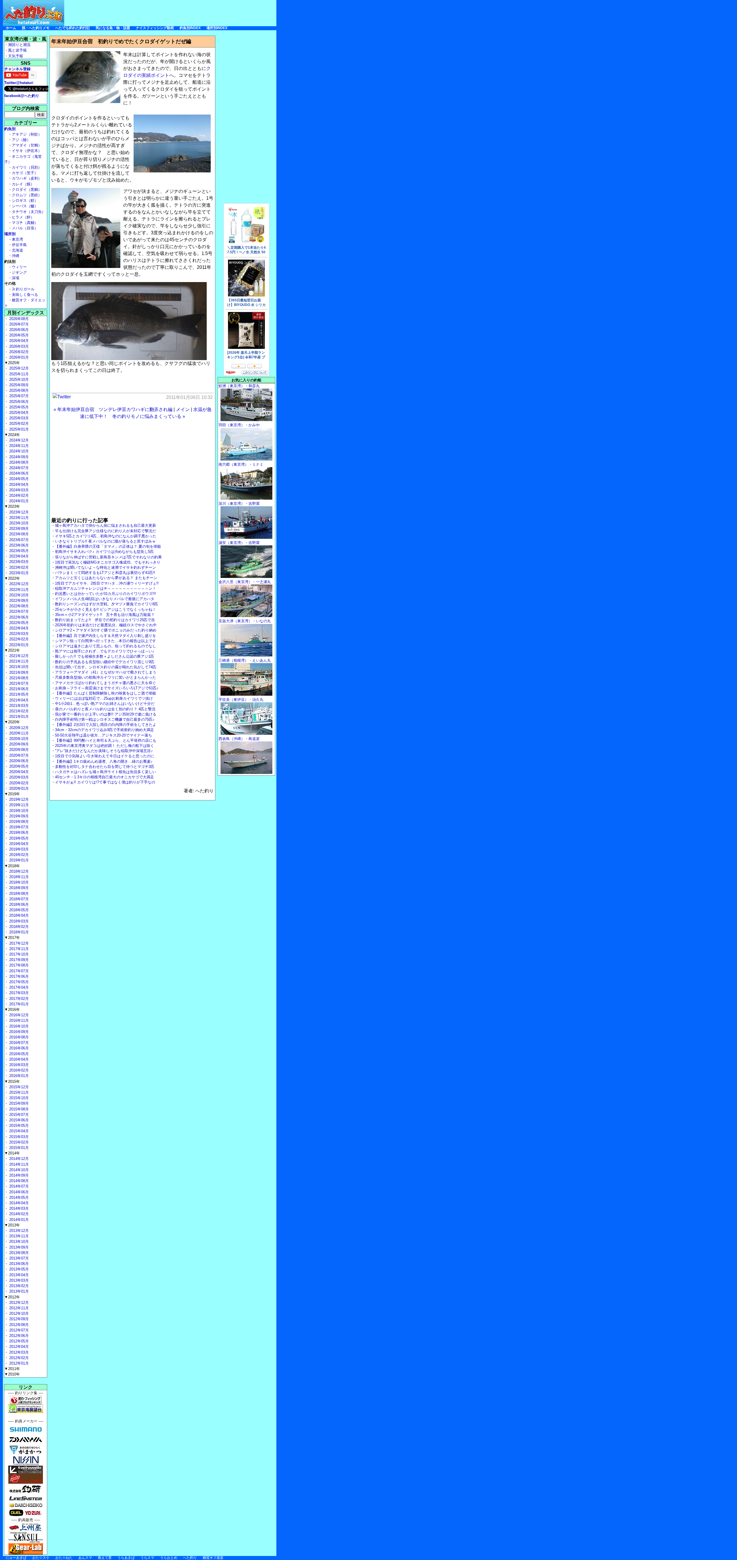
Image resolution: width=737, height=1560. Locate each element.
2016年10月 (18, 1026)
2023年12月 (18, 512)
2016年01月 (18, 1076)
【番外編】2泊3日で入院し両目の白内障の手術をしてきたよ (105, 724)
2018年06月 (18, 904)
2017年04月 (18, 987)
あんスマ (85, 1557)
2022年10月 (18, 595)
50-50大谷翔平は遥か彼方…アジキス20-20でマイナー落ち (103, 735)
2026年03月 (18, 346)
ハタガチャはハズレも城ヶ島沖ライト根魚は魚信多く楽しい (105, 772)
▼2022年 (12, 578)
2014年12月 (18, 1158)
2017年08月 (18, 965)
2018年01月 (18, 932)
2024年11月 (18, 446)
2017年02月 (18, 998)
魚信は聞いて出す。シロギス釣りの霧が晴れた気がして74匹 (105, 667)
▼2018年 (12, 866)
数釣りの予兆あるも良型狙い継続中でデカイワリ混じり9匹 (104, 662)
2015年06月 (18, 1120)
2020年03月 (18, 777)
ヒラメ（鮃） (23, 217)
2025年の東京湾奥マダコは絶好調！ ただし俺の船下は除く (104, 745)
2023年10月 (18, 523)
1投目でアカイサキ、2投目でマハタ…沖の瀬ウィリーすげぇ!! (107, 583)
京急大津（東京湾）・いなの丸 (245, 621)
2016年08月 (18, 1037)
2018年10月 (18, 882)
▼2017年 (12, 937)
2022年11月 (18, 589)
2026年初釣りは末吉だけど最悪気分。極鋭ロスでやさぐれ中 (106, 625)
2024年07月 (18, 468)
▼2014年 (12, 1153)
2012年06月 (18, 1335)
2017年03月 (18, 993)
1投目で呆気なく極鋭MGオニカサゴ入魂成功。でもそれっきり (107, 562)
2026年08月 (18, 319)
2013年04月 (18, 1275)
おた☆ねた (64, 1557)
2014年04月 (18, 1203)
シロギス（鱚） (25, 200)
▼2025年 (12, 363)
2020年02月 (18, 783)
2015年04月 (18, 1131)
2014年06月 (18, 1192)
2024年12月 (18, 440)
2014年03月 (18, 1208)
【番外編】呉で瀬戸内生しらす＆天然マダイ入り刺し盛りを (105, 635)
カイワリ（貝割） (27, 167)
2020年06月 (18, 761)
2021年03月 (18, 705)
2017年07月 (18, 971)
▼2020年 (12, 722)
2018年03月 (18, 921)
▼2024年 (12, 435)
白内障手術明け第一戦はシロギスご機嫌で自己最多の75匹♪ (105, 719)
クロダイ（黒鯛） (27, 189)
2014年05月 (18, 1197)
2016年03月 (18, 1065)
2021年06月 (18, 689)
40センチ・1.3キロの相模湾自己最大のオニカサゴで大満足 (104, 777)
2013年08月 (18, 1253)
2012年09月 (18, 1319)
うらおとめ (168, 1557)
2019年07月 (18, 827)
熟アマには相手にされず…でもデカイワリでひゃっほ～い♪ (104, 651)
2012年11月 (18, 1308)
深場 (15, 278)
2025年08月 (18, 390)
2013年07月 (18, 1258)
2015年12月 (18, 1087)
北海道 (17, 250)
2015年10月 (18, 1098)
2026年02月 (18, 352)
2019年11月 (18, 805)
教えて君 (105, 1557)
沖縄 (15, 256)
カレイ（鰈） (23, 184)
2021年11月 (18, 661)
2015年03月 (18, 1137)
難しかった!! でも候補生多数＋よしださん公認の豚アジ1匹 (104, 656)
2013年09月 (18, 1247)
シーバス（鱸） (25, 206)
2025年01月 (18, 429)
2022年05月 (18, 623)
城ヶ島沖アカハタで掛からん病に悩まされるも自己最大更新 (105, 525)
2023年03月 (18, 562)
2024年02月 (18, 495)
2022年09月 (18, 600)
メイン (183, 409)
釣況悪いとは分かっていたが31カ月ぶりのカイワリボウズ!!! (105, 593)
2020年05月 (18, 766)
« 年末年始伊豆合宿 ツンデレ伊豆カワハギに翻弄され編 (113, 409)
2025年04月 (18, 412)
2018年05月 (18, 910)
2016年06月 (18, 1048)
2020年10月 (18, 739)
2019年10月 (18, 810)
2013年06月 (18, 1264)
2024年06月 (18, 473)
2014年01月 (18, 1219)
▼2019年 (12, 794)
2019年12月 (18, 799)
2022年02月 (18, 639)
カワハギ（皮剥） (27, 178)
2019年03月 (18, 849)
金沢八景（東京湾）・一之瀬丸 (245, 582)
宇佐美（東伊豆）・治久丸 (241, 699)
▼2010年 (12, 1374)
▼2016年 (12, 1009)
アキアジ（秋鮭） (27, 134)
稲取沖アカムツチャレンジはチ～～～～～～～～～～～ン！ (105, 588)
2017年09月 (18, 960)
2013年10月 (18, 1241)
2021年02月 (18, 711)
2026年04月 (18, 340)
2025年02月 (18, 423)
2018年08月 (18, 893)
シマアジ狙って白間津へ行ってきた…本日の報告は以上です (105, 641)
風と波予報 (17, 50)
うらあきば (126, 1557)
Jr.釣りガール (23, 289)
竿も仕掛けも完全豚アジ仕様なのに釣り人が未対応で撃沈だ (105, 531)
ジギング (19, 272)
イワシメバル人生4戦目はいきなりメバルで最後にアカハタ (104, 599)
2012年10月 (18, 1313)
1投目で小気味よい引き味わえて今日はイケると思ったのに (104, 756)
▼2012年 (12, 1297)
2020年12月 (18, 728)
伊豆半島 (19, 245)
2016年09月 (18, 1032)
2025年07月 (18, 396)
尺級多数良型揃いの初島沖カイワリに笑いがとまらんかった (105, 677)
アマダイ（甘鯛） (27, 145)
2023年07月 (18, 540)
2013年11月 (18, 1236)
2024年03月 (18, 490)
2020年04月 (18, 772)
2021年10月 (18, 667)
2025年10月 (18, 379)
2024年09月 (18, 457)
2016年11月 (18, 1020)
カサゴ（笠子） (25, 173)
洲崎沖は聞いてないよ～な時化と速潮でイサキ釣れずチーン (105, 567)
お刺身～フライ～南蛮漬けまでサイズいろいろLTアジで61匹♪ (107, 688)
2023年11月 (18, 517)
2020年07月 (18, 755)
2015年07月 (18, 1114)
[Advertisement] (171, 13)
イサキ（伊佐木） (27, 151)
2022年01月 (18, 645)
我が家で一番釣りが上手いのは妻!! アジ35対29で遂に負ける (105, 714)
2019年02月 (18, 855)
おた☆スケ (41, 1557)
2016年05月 (18, 1054)
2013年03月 (18, 1280)
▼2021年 (12, 650)
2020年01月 (18, 788)
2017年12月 (18, 943)
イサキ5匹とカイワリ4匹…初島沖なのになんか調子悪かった (105, 536)
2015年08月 (18, 1109)
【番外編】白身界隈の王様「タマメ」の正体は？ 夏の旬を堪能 (108, 546)
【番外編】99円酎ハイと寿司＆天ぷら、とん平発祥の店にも (105, 740)
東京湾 (17, 239)
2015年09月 (18, 1103)
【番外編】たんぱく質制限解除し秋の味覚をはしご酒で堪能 (105, 693)
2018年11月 (18, 877)
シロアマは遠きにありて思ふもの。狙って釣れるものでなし (105, 646)
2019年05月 (18, 838)
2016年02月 (18, 1070)
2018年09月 (18, 888)
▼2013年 (12, 1225)
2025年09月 (18, 385)
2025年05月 (18, 407)
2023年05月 (18, 551)
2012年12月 (18, 1302)
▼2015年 (12, 1081)
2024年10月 (18, 451)
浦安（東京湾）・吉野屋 (239, 543)
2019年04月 (18, 844)
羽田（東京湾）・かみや (239, 425)
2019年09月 (18, 816)
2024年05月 (18, 479)
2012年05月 (18, 1341)
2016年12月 (18, 1015)
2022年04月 (18, 628)
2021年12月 (18, 656)
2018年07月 (18, 899)
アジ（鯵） (21, 140)
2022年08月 (18, 606)
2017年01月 (18, 1004)
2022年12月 (18, 584)
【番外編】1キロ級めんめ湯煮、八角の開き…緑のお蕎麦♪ (104, 761)
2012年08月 (18, 1325)
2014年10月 (18, 1170)
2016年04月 (18, 1059)
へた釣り (190, 1557)
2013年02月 (18, 1286)
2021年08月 (18, 678)
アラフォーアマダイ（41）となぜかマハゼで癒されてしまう (105, 672)
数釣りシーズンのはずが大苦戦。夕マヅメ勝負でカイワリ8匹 (106, 604)
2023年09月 (18, 528)
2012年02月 (18, 1358)
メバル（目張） (25, 228)
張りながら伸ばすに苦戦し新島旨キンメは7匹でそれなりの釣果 (108, 557)
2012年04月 (18, 1346)
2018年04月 (18, 915)
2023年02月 (18, 567)
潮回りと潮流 (19, 45)
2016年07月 (18, 1042)
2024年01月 (18, 501)
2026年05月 (18, 335)
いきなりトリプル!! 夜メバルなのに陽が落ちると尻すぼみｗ (105, 541)
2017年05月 (18, 982)
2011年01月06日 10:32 (189, 397)
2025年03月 (18, 418)
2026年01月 (18, 357)
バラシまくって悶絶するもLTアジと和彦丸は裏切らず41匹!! (105, 572)
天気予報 (15, 56)
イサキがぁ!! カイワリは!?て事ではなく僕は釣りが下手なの (105, 782)
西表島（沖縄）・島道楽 (239, 739)
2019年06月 (18, 832)
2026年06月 (18, 330)
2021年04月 (18, 700)
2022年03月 (18, 633)
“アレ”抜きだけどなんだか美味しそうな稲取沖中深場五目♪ (104, 751)
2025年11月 (18, 374)
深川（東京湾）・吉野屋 (239, 503)
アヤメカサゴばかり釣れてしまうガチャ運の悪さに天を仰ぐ (105, 683)
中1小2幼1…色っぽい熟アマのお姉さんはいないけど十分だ (105, 703)
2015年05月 (18, 1125)
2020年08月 (18, 749)
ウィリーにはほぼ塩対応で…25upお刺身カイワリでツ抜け (104, 698)
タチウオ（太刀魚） (28, 212)
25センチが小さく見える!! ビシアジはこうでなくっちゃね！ (105, 609)
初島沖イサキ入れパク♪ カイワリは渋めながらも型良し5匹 (104, 551)
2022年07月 (18, 611)
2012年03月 (18, 1352)
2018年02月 (18, 926)
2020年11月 (18, 733)
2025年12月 (18, 368)
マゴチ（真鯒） (25, 222)
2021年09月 (18, 672)
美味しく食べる (25, 294)
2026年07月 (18, 324)
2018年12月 (18, 871)
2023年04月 (18, 556)
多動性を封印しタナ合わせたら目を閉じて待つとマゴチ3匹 (104, 766)
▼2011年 (12, 1369)
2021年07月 (18, 683)
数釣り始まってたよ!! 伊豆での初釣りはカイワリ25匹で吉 (105, 620)
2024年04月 (18, 484)
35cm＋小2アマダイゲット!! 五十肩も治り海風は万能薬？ (105, 614)
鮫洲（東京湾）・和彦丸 (239, 386)
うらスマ (147, 1557)
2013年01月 (18, 1291)
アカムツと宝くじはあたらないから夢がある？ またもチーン (106, 578)
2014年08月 (18, 1181)
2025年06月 (18, 401)
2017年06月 (18, 976)
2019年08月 (18, 821)
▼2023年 (12, 506)
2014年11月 (18, 1164)
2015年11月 (18, 1092)
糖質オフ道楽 (213, 1557)
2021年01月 (18, 716)
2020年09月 (18, 744)
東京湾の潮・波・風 (25, 39)
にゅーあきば (16, 1557)
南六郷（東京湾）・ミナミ (241, 464)
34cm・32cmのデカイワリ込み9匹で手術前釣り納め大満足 (104, 730)
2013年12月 (18, 1230)
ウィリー (19, 267)
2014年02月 (18, 1214)
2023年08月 (18, 534)
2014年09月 (18, 1175)
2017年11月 (18, 949)
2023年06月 (18, 545)
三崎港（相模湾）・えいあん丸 (245, 660)
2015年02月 (18, 1142)
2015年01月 (18, 1148)
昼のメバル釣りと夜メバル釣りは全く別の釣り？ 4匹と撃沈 (105, 709)
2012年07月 (18, 1330)
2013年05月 (18, 1269)
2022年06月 (18, 617)
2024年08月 (18, 462)
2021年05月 (18, 694)
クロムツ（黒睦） (27, 195)
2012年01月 (18, 1363)
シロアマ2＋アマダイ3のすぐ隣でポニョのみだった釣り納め (105, 630)
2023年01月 (18, 573)
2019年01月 (18, 860)
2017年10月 (18, 954)
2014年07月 (18, 1186)
